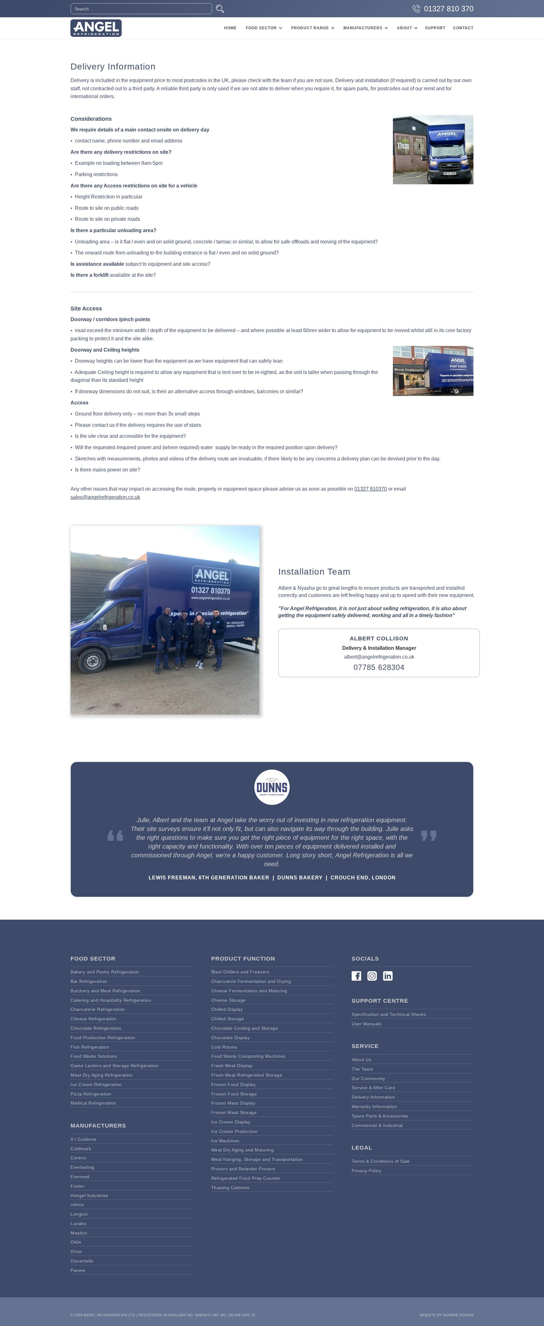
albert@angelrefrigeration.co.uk (379, 657)
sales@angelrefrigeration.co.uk (105, 497)
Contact (463, 28)
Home (230, 28)
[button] (263, 28)
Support (435, 28)
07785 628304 (379, 667)
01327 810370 (370, 489)
